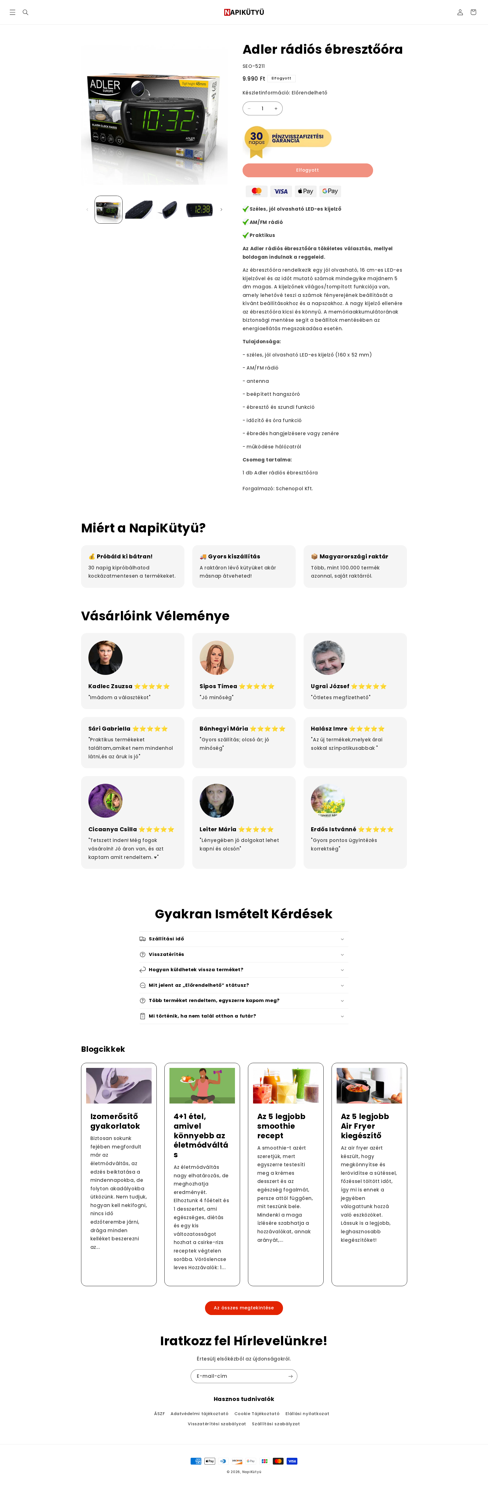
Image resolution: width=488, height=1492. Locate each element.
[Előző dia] (87, 210)
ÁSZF (159, 1414)
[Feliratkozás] (290, 1376)
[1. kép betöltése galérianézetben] (108, 209)
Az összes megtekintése (244, 1308)
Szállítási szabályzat (276, 1424)
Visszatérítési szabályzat (217, 1424)
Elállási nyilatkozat (308, 1414)
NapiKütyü (252, 1472)
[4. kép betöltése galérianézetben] (199, 209)
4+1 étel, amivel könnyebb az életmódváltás (201, 1136)
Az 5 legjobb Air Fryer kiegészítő (365, 1126)
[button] (12, 12)
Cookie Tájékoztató (257, 1414)
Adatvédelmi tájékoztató (200, 1414)
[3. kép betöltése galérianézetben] (169, 209)
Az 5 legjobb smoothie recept (281, 1126)
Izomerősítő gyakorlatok (115, 1121)
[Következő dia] (221, 210)
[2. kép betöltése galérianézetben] (138, 209)
